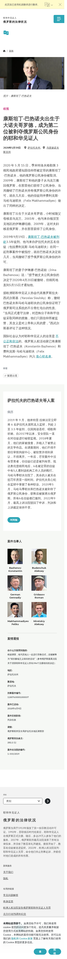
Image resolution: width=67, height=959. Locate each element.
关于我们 (8, 872)
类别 (8, 801)
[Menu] (59, 19)
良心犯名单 (43, 356)
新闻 (11, 50)
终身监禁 (8, 901)
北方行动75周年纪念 (14, 914)
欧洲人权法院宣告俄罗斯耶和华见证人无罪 (27, 907)
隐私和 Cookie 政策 (22, 938)
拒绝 (54, 952)
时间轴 (13, 519)
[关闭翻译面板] (60, 4)
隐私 (5, 878)
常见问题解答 (10, 895)
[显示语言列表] (48, 4)
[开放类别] (47, 801)
